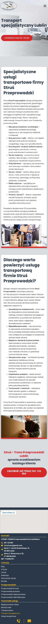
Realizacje (5, 575)
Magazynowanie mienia (10, 604)
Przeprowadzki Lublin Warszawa (13, 597)
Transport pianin (7, 610)
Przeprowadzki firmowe (10, 588)
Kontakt (4, 581)
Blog (2, 566)
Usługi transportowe (8, 616)
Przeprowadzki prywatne (10, 591)
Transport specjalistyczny (10, 613)
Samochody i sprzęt (8, 578)
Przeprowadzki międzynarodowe (13, 594)
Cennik (3, 572)
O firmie (4, 569)
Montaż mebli (6, 607)
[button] (45, 6)
